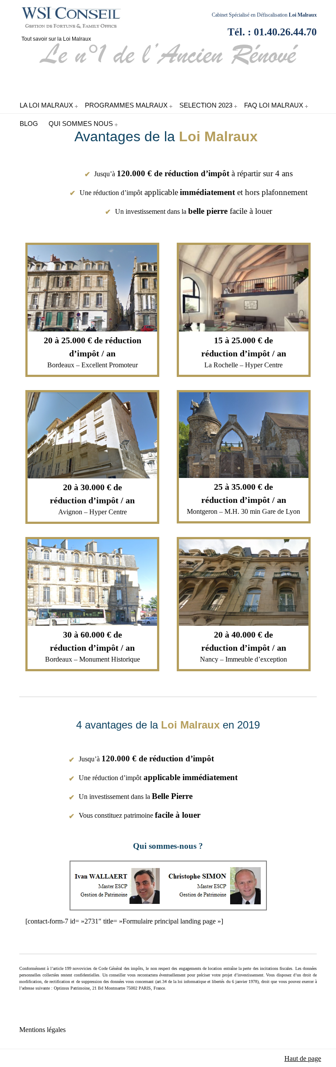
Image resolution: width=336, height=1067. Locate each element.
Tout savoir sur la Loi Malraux (76, 19)
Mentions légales (42, 1029)
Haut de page (302, 1058)
